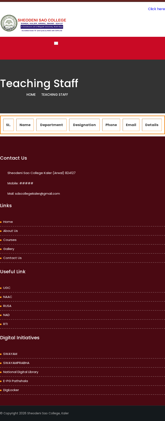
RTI (5, 324)
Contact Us (12, 258)
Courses (10, 239)
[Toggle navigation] (56, 43)
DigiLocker (11, 390)
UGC (7, 287)
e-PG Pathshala (15, 381)
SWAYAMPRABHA (16, 363)
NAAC (7, 297)
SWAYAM (10, 354)
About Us (10, 230)
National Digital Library (20, 372)
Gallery (8, 249)
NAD (6, 315)
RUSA (7, 306)
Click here (156, 8)
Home (31, 94)
